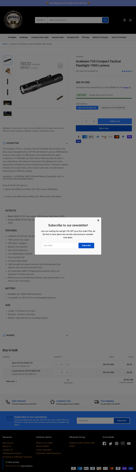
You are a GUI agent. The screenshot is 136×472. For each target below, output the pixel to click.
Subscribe (86, 245)
